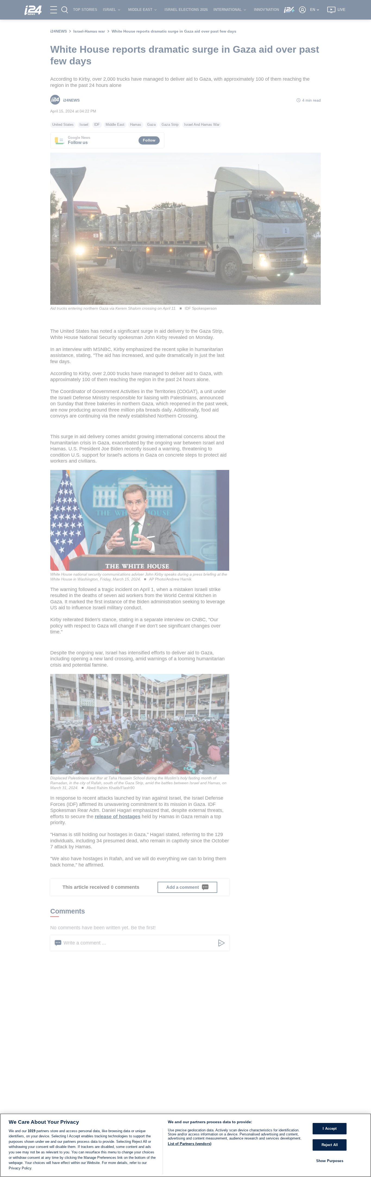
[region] (185, 1145)
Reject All (330, 1145)
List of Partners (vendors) (189, 1144)
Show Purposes (329, 1161)
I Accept (330, 1128)
